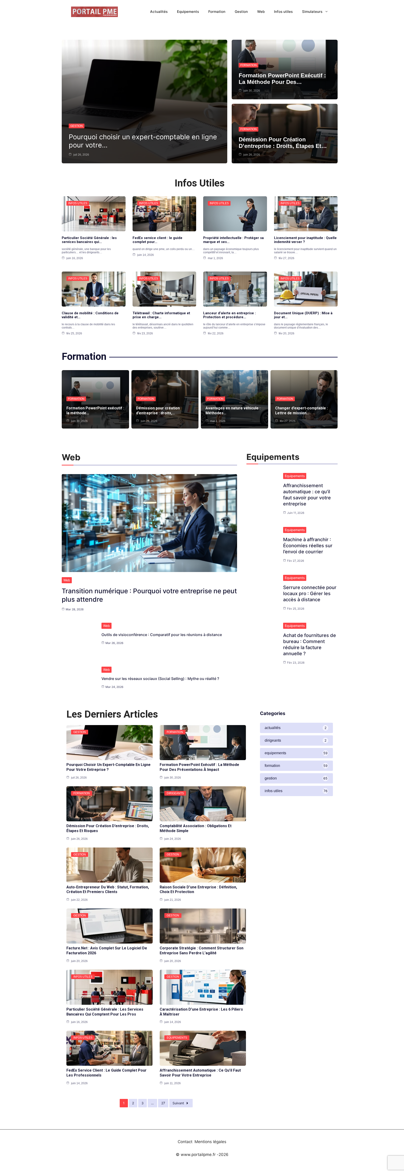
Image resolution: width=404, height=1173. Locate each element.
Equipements (188, 11)
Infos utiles (283, 11)
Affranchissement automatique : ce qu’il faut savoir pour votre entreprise (200, 1072)
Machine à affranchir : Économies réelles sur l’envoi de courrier (307, 545)
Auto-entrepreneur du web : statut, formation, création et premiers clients (107, 889)
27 (163, 1103)
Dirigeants (175, 793)
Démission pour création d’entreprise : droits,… (158, 410)
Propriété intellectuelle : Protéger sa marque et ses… (233, 240)
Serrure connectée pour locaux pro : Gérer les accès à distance (309, 593)
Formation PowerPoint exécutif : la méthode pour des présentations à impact (199, 767)
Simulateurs (312, 11)
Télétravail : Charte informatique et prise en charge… (161, 315)
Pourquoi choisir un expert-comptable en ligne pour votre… (143, 141)
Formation (216, 11)
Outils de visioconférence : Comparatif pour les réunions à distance (161, 634)
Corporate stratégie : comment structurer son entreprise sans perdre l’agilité (201, 950)
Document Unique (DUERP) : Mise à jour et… (303, 315)
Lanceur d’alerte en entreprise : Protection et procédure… (229, 315)
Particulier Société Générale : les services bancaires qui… (89, 240)
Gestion (241, 11)
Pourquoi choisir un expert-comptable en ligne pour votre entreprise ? (108, 767)
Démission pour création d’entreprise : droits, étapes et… (283, 142)
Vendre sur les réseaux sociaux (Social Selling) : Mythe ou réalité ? (160, 678)
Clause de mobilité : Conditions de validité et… (90, 315)
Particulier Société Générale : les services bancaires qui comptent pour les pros (104, 1011)
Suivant (178, 1103)
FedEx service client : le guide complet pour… (157, 240)
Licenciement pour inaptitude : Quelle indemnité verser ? (305, 240)
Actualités (159, 11)
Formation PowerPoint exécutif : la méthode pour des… (282, 78)
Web (261, 11)
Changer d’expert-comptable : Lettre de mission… (301, 410)
